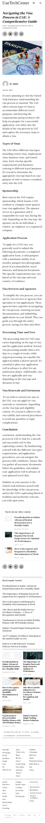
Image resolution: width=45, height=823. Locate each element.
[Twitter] (10, 33)
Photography (20, 796)
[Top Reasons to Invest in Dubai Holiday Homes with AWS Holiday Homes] (12, 709)
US (3, 767)
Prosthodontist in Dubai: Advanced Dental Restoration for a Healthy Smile (27, 521)
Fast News (5, 758)
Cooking (18, 787)
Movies (18, 758)
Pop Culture (20, 767)
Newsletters (34, 790)
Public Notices (34, 764)
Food (4, 793)
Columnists (33, 752)
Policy (32, 801)
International (34, 787)
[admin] (6, 84)
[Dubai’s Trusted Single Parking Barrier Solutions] (33, 709)
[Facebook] (4, 33)
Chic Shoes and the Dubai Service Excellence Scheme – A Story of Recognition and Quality (32, 693)
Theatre (18, 773)
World (4, 755)
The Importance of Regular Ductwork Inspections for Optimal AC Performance (26, 537)
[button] (40, 3)
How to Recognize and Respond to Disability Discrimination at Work (26, 551)
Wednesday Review (35, 761)
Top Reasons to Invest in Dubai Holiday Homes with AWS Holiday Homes (11, 719)
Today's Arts (20, 752)
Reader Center (20, 784)
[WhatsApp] (21, 33)
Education (6, 784)
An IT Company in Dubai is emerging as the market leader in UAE (21, 637)
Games (4, 787)
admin (15, 84)
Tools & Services (36, 793)
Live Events (19, 790)
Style (4, 790)
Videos (31, 770)
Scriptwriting (20, 764)
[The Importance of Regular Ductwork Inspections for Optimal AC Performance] (8, 534)
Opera (18, 776)
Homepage (6, 753)
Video (17, 793)
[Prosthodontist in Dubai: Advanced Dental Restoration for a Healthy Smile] (8, 519)
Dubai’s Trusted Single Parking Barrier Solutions (31, 717)
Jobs (4, 799)
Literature (19, 770)
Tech (4, 764)
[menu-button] (33, 3)
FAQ (30, 767)
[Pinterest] (15, 33)
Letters (31, 758)
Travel (4, 26)
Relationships (7, 802)
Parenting (5, 808)
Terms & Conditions (34, 797)
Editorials (32, 755)
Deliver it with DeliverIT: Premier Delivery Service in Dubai (18, 645)
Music (18, 755)
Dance (18, 761)
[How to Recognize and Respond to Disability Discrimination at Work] (8, 550)
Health (4, 761)
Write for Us (6, 770)
